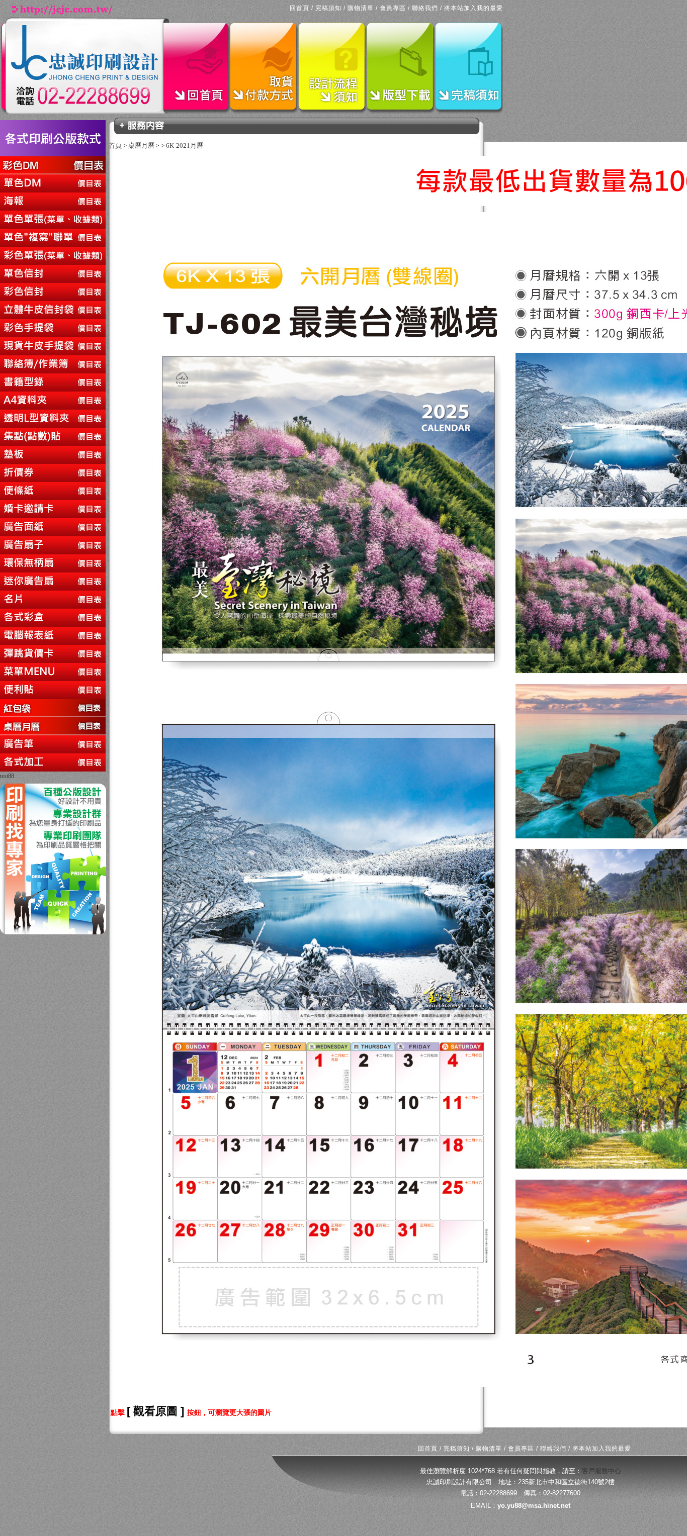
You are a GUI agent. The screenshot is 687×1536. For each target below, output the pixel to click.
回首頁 (299, 8)
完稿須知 (328, 8)
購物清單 (361, 8)
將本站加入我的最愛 (473, 8)
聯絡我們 (425, 8)
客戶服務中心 (601, 1471)
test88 (7, 776)
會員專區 (393, 8)
